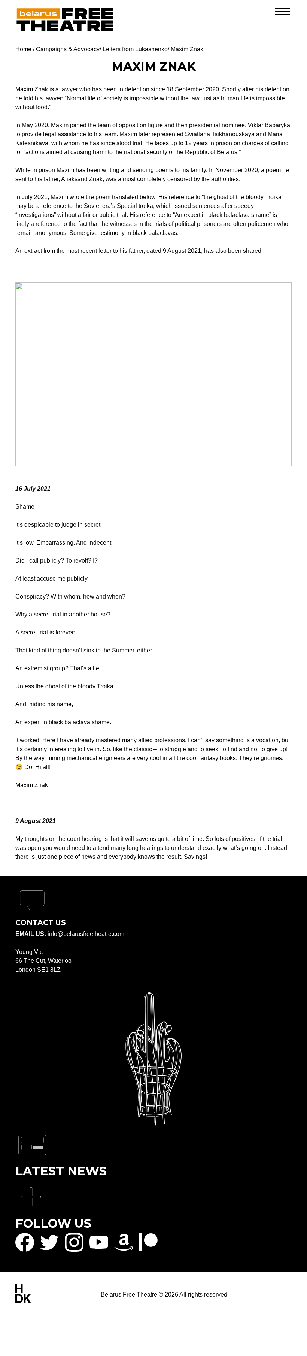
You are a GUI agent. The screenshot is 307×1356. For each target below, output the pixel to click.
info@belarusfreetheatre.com (86, 934)
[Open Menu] (282, 12)
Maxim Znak (187, 49)
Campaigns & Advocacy (68, 49)
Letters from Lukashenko (135, 49)
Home (23, 49)
